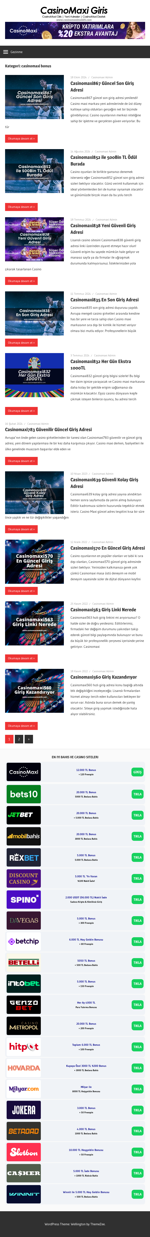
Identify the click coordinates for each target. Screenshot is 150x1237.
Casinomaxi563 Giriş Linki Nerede (103, 609)
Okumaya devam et (20, 138)
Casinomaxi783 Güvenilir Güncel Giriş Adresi (48, 429)
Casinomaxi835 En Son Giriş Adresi (105, 300)
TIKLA (138, 794)
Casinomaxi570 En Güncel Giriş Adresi (108, 548)
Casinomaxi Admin (102, 77)
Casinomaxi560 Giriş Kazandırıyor (104, 677)
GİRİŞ (137, 772)
